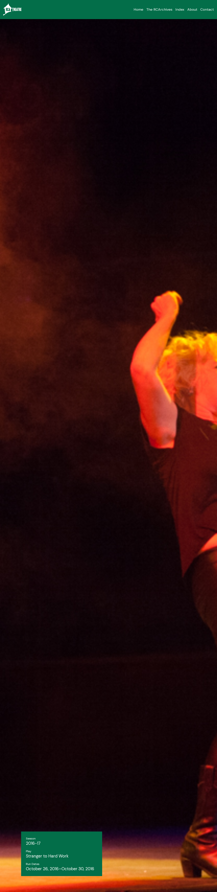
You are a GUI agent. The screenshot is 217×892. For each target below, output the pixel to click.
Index (179, 9)
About (192, 9)
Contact (207, 9)
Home (138, 9)
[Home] (12, 9)
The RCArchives (159, 9)
